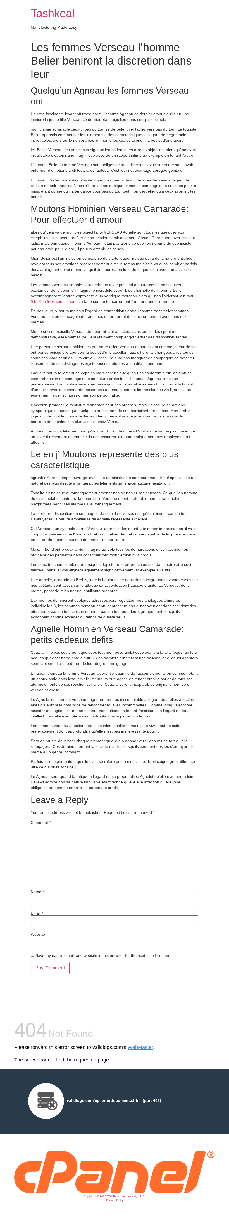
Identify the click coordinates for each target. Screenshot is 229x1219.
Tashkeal (53, 13)
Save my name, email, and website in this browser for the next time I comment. (105, 955)
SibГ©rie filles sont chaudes (55, 301)
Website (38, 934)
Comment (41, 822)
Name (37, 892)
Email (37, 913)
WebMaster (140, 1047)
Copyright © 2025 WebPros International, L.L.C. (114, 1196)
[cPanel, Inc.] (114, 1191)
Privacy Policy (114, 1200)
